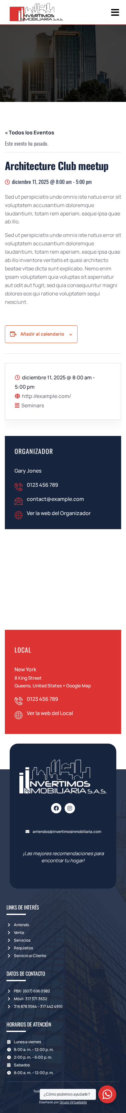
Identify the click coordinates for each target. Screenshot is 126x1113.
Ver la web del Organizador (59, 513)
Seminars (32, 405)
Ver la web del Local (50, 713)
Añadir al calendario (42, 334)
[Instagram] (70, 808)
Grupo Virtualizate (73, 1102)
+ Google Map (77, 686)
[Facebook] (56, 808)
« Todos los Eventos (29, 132)
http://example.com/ (46, 396)
